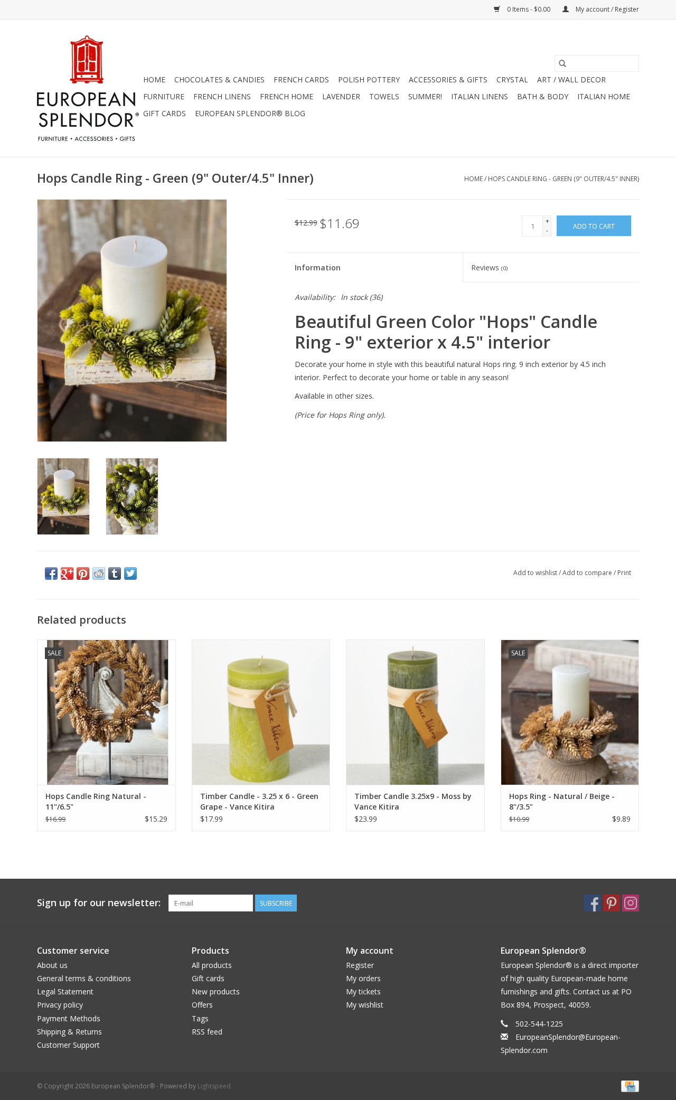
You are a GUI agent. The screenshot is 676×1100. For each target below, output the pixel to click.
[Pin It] (83, 573)
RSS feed (207, 1032)
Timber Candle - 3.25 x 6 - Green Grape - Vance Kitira (259, 801)
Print (624, 572)
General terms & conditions (84, 978)
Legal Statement (65, 991)
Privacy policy (60, 1005)
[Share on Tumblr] (114, 573)
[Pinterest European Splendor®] (611, 903)
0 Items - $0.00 (528, 9)
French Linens (222, 96)
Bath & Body (542, 96)
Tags (200, 1018)
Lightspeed (214, 1086)
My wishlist (364, 1005)
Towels (384, 96)
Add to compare (588, 572)
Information (318, 267)
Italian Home (603, 96)
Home (154, 79)
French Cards (301, 79)
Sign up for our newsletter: (99, 902)
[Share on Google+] (67, 573)
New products (216, 991)
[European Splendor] (88, 88)
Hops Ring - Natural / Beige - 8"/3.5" (562, 801)
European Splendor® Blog (250, 113)
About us (52, 965)
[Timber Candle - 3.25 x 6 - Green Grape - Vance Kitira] (261, 712)
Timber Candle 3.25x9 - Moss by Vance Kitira (413, 801)
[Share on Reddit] (98, 573)
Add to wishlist (536, 572)
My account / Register (606, 9)
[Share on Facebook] (51, 573)
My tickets (363, 991)
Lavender (341, 96)
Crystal (512, 79)
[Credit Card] (628, 1085)
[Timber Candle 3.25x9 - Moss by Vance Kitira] (415, 712)
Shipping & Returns (69, 1032)
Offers (202, 1005)
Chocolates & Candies (219, 79)
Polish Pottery (369, 79)
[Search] (562, 63)
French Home (286, 96)
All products (212, 965)
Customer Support (68, 1045)
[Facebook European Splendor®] (592, 903)
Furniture (163, 96)
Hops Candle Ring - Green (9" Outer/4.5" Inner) (563, 178)
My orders (363, 978)
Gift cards (164, 113)
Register (360, 965)
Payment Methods (68, 1018)
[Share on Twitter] (130, 573)
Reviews (489, 267)
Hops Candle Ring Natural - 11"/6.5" (95, 801)
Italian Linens (479, 96)
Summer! (425, 96)
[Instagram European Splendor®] (630, 903)
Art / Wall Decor (571, 79)
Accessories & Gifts (448, 79)
